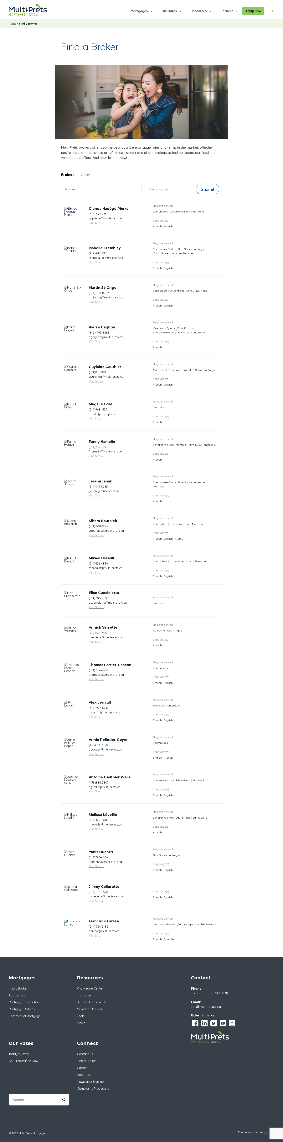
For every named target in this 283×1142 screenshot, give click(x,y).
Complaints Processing (93, 1088)
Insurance (84, 995)
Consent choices (247, 1132)
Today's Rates (19, 1053)
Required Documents (92, 1002)
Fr (272, 10)
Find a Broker (18, 988)
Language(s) (161, 220)
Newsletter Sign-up (90, 1081)
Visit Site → (96, 223)
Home (12, 23)
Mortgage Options (22, 1009)
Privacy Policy (266, 1132)
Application (17, 995)
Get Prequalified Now (23, 1060)
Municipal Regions (89, 1009)
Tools (80, 1016)
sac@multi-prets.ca (206, 1006)
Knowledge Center (90, 988)
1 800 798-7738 (216, 993)
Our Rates (169, 11)
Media (81, 1023)
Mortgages (139, 11)
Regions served (163, 205)
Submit (207, 189)
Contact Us (85, 1053)
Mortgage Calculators (24, 1002)
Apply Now (253, 11)
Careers (82, 1067)
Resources (199, 11)
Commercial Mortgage (25, 1016)
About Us (83, 1074)
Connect (226, 11)
